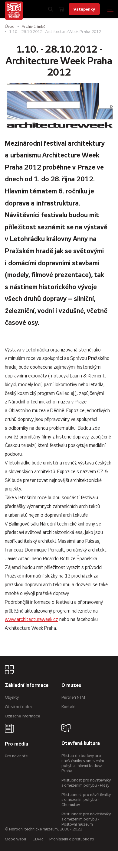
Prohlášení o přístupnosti (71, 839)
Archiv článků (33, 26)
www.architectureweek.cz (31, 619)
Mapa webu (15, 839)
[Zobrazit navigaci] (110, 9)
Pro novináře (16, 756)
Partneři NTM (73, 697)
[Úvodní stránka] (14, 11)
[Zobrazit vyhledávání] (50, 9)
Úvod (10, 26)
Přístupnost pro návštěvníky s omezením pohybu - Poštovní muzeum (86, 819)
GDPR (37, 839)
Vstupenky (84, 9)
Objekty (12, 697)
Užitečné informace (22, 716)
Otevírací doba (18, 706)
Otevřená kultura (80, 743)
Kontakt (68, 706)
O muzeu (71, 685)
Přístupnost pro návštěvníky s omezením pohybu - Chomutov (86, 799)
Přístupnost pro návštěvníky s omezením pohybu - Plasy (86, 783)
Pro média (16, 744)
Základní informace (26, 685)
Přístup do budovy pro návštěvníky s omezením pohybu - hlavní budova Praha (82, 763)
